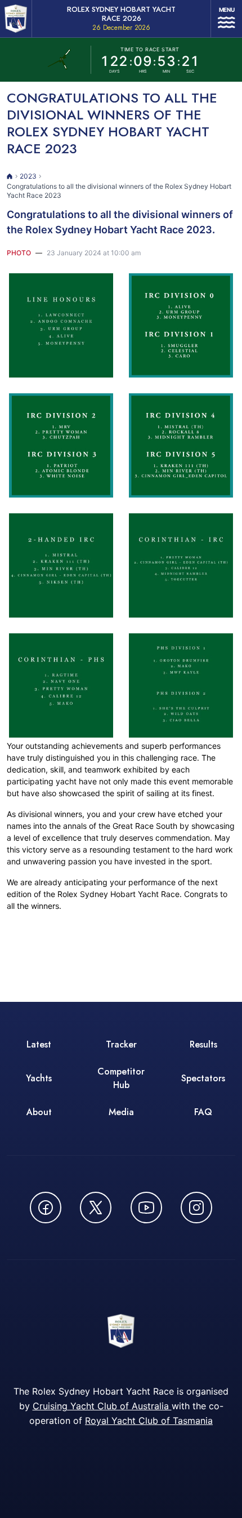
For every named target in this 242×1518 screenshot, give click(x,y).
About (39, 1112)
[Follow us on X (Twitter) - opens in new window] (95, 1207)
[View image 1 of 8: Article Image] (61, 325)
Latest (38, 1044)
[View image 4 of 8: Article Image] (181, 445)
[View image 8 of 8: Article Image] (181, 685)
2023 (28, 176)
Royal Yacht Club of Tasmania (149, 1420)
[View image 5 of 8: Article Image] (61, 565)
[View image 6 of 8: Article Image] (181, 565)
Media (121, 1112)
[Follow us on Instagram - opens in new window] (196, 1207)
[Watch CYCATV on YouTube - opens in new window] (146, 1207)
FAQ (203, 1112)
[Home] (10, 176)
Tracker (121, 1044)
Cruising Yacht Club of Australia (102, 1406)
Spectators (203, 1078)
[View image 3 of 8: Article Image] (61, 445)
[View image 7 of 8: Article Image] (61, 685)
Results (203, 1044)
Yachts (39, 1078)
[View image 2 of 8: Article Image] (181, 325)
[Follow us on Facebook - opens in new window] (45, 1207)
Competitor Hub (121, 1078)
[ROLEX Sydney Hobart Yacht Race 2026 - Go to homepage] (16, 19)
